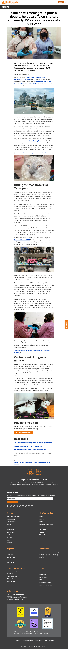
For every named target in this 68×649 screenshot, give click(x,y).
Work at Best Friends (45, 535)
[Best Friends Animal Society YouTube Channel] (23, 506)
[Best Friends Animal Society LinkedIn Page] (17, 506)
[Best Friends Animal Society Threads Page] (20, 506)
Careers (41, 572)
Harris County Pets (35, 141)
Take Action (42, 529)
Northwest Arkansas (12, 560)
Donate (61, 2)
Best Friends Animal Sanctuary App (49, 552)
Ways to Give (10, 529)
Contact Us (17, 640)
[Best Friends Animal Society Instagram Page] (11, 506)
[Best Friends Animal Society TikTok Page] (26, 506)
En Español (10, 542)
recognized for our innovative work (23, 633)
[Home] (9, 2)
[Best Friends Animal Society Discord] (32, 506)
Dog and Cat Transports (25, 462)
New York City (11, 557)
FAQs (40, 580)
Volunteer (42, 532)
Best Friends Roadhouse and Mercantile (15, 572)
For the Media (43, 577)
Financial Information (45, 585)
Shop (8, 540)
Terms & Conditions (49, 640)
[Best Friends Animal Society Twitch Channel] (29, 506)
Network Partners (38, 462)
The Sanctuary (11, 519)
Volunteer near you (23, 433)
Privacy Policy (38, 640)
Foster (41, 521)
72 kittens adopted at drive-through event (28, 446)
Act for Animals (11, 521)
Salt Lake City (10, 562)
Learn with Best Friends (46, 524)
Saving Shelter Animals (13, 516)
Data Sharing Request (28, 640)
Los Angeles (10, 554)
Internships (42, 574)
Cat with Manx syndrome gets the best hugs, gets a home (33, 443)
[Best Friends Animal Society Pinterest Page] (14, 506)
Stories (9, 524)
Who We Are (10, 532)
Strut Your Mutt (11, 581)
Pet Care (9, 535)
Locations (9, 537)
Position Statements (45, 582)
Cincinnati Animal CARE (22, 240)
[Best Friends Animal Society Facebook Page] (8, 506)
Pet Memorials (43, 527)
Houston (16, 462)
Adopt (8, 527)
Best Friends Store (12, 576)
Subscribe (11, 502)
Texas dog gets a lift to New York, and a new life (30, 449)
